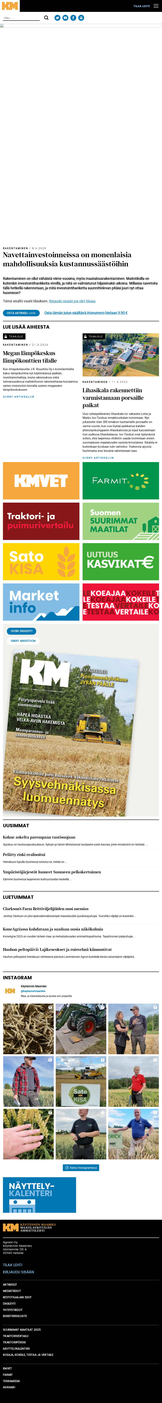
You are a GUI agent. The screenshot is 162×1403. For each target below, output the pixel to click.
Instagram (81, 18)
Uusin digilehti (21, 631)
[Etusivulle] (10, 6)
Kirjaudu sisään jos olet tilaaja (72, 301)
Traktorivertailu (15, 1336)
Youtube (65, 18)
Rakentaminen (15, 248)
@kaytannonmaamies (33, 991)
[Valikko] (156, 6)
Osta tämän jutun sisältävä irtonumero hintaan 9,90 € (85, 312)
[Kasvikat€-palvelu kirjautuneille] (120, 561)
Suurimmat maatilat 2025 (22, 1329)
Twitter (57, 18)
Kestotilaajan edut (17, 1297)
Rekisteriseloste (15, 1316)
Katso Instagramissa (83, 1167)
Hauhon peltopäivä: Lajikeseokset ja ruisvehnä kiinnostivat (57, 949)
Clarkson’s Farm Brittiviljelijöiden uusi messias (46, 908)
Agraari (9, 1387)
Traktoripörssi (14, 1342)
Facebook (73, 18)
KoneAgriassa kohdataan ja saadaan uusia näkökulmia (53, 929)
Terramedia (11, 1381)
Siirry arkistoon (23, 641)
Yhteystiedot (13, 1310)
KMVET (7, 1368)
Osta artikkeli (21, 313)
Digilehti (9, 1303)
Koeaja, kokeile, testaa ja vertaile (28, 1355)
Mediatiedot (12, 1291)
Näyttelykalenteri (16, 1348)
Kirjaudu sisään (18, 1272)
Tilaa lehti (142, 6)
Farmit (8, 1375)
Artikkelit (10, 1284)
